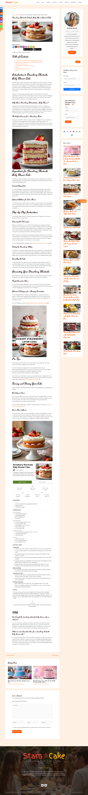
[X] (16, 47)
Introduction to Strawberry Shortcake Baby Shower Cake (28, 60)
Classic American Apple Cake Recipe (71, 195)
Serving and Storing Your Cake (22, 69)
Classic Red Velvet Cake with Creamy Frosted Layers (71, 244)
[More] (33, 47)
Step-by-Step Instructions (21, 64)
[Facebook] (13, 47)
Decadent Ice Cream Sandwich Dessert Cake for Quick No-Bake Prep (71, 297)
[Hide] (0, 31)
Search (78, 61)
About (34, 780)
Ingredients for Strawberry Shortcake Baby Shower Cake (28, 62)
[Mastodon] (26, 47)
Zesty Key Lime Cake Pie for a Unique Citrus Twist (71, 179)
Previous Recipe (9, 655)
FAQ (16, 70)
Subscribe (72, 89)
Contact (72, 52)
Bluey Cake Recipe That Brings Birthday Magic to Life (19, 681)
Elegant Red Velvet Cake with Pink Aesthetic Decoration (71, 335)
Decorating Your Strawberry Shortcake (24, 65)
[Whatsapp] (31, 47)
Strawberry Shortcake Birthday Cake (37, 303)
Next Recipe (55, 655)
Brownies (54, 2)
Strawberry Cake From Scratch (41, 243)
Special (80, 2)
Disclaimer (41, 780)
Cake (42, 2)
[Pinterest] (23, 47)
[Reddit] (18, 47)
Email (64, 82)
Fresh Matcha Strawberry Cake (72, 352)
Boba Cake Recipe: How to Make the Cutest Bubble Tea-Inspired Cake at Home (44, 681)
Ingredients (73, 2)
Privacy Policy (49, 780)
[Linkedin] (21, 47)
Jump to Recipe (28, 49)
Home (38, 2)
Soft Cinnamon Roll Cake (71, 227)
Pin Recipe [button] (43, 482)
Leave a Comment (16, 20)
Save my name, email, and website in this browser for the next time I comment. (32, 727)
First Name (65, 76)
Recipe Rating (15, 701)
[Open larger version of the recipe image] (44, 472)
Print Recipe (38, 49)
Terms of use (59, 780)
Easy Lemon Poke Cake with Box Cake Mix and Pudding (71, 279)
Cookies (61, 2)
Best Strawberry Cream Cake (32, 379)
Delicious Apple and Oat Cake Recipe (71, 261)
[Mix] (28, 47)
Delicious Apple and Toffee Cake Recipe (70, 212)
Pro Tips (17, 67)
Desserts (67, 2)
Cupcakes (48, 2)
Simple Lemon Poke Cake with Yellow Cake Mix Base (71, 316)
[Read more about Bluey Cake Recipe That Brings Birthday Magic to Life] (20, 672)
